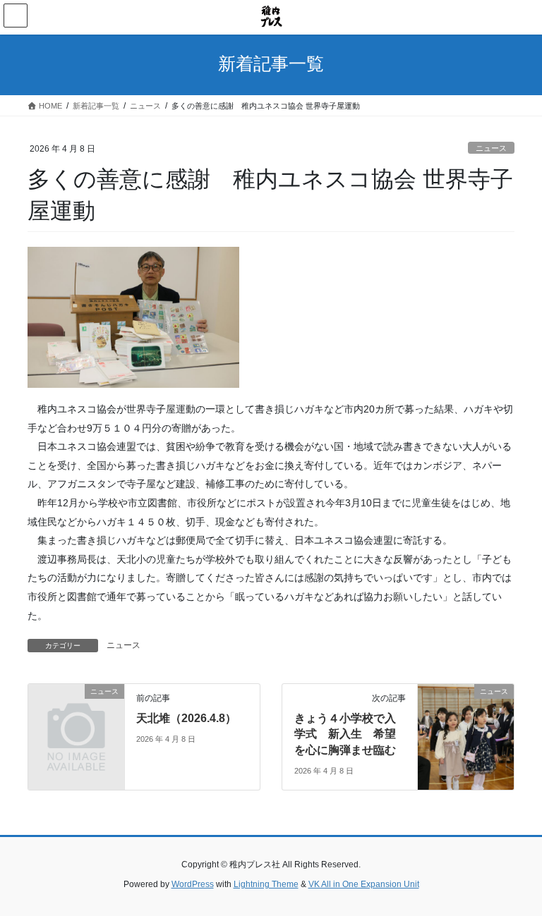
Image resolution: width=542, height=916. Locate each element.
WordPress (192, 884)
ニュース (491, 148)
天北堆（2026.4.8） (186, 718)
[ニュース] (76, 713)
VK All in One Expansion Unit (363, 884)
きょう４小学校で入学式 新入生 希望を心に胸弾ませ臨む (345, 734)
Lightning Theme (266, 884)
